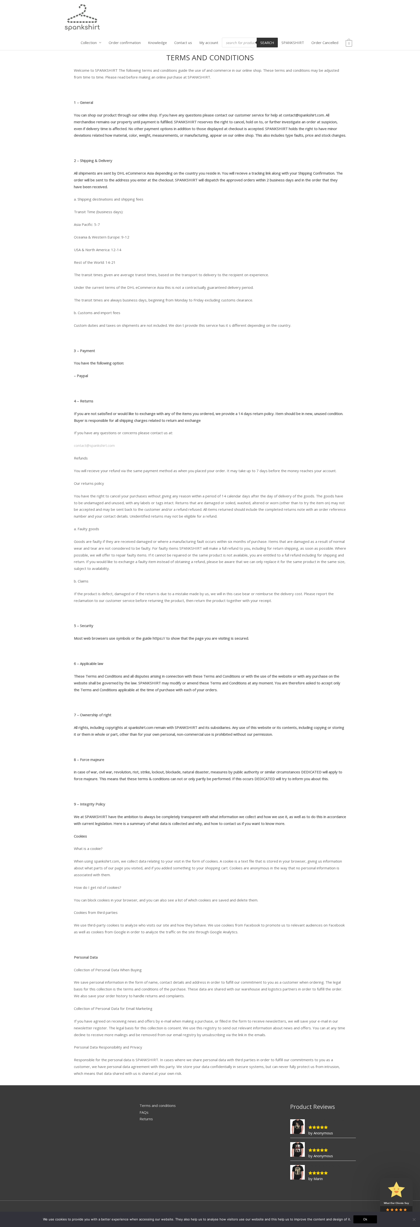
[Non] (413, 1219)
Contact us (183, 42)
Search (267, 42)
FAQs (144, 1112)
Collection (89, 42)
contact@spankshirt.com (94, 445)
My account (208, 42)
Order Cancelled (324, 42)
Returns (146, 1118)
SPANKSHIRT (292, 42)
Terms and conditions (158, 1105)
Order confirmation (125, 42)
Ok (365, 1219)
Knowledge (157, 42)
